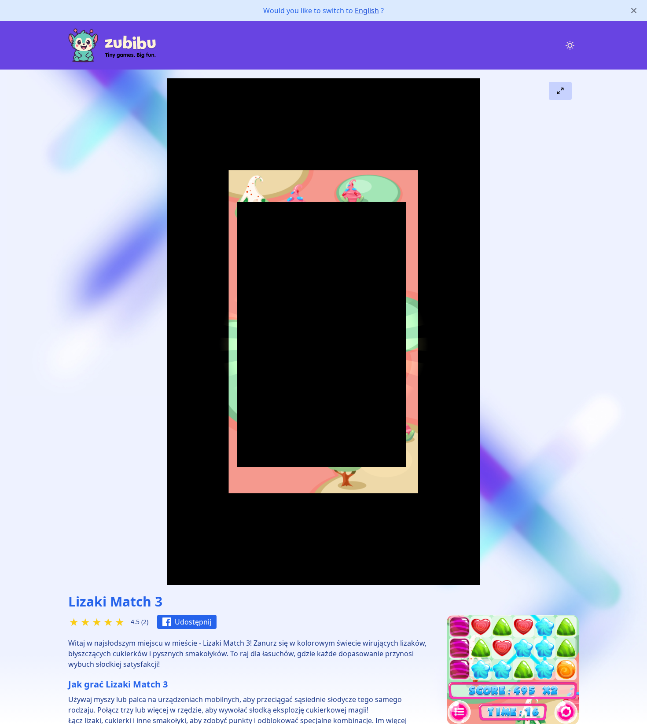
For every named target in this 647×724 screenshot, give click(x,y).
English (367, 10)
